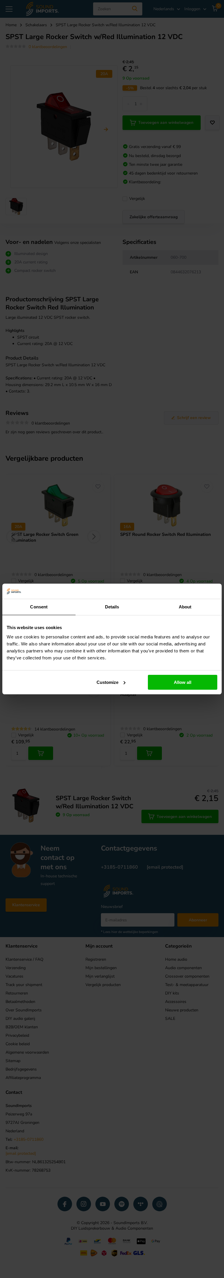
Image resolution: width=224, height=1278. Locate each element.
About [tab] (185, 606)
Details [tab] (112, 606)
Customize (107, 682)
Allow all (182, 682)
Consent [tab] (39, 606)
